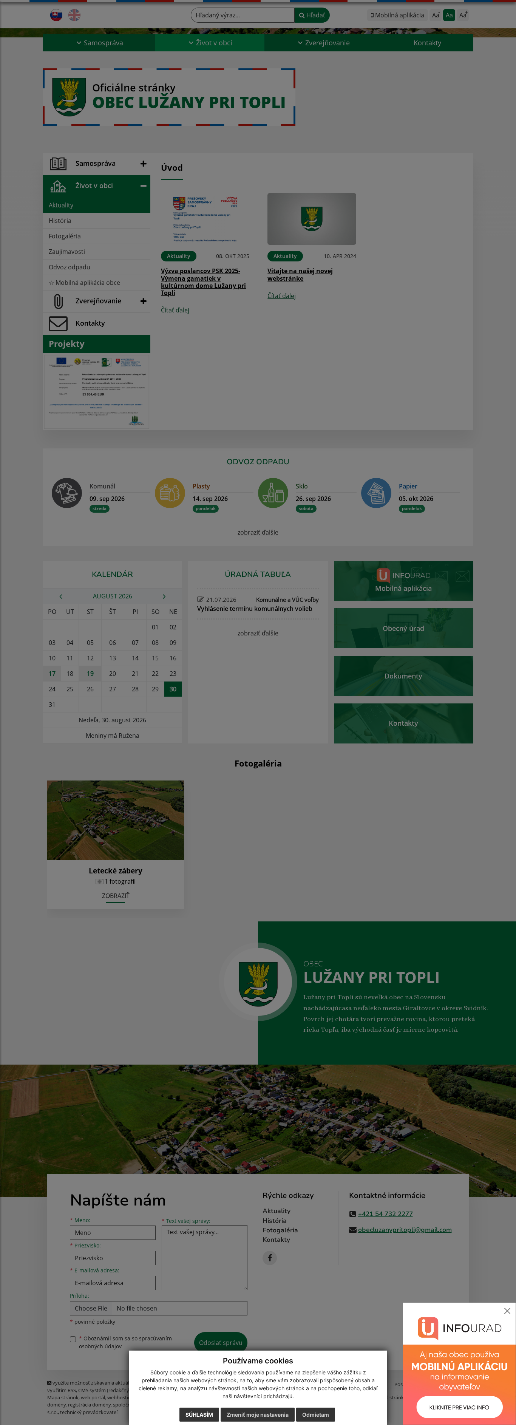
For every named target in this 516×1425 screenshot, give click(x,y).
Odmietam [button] (315, 1414)
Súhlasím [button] (199, 1414)
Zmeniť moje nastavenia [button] (258, 1414)
